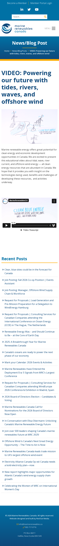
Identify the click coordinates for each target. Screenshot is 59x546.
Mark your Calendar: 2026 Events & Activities (28, 362)
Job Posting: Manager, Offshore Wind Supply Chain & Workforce (29, 292)
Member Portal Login (41, 3)
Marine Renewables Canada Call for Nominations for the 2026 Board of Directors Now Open (29, 410)
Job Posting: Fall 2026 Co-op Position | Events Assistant (29, 281)
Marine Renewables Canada (24, 515)
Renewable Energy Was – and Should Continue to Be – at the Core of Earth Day (30, 333)
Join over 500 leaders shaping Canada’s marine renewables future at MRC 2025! (30, 432)
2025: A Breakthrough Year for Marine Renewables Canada (25, 343)
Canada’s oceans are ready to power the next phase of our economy (29, 354)
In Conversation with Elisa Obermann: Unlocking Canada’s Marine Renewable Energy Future (30, 422)
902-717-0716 (30, 527)
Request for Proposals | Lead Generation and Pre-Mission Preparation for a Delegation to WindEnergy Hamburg (29, 304)
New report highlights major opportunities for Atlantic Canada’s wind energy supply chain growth (30, 475)
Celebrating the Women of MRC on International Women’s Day (31, 487)
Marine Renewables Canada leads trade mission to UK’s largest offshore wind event (30, 453)
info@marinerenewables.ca (30, 524)
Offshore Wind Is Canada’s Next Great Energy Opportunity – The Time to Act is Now (29, 443)
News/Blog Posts (19, 51)
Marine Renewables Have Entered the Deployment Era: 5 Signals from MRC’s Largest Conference (29, 372)
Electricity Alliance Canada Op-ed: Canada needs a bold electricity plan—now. (30, 463)
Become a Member (17, 3)
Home (6, 51)
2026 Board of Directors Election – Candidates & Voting (30, 398)
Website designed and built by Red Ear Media (29, 518)
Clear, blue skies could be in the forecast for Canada (28, 271)
